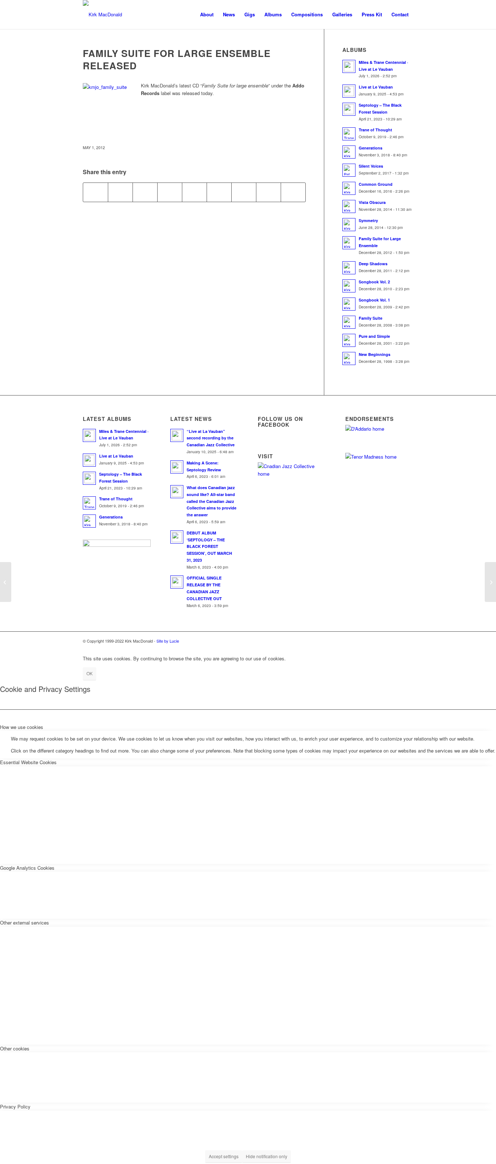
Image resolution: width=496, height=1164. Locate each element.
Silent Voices (371, 166)
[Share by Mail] (293, 192)
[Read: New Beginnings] (348, 358)
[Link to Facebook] (386, 640)
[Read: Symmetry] (348, 224)
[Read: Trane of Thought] (348, 133)
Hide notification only (266, 1156)
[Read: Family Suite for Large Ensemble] (348, 242)
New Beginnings (374, 354)
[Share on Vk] (244, 192)
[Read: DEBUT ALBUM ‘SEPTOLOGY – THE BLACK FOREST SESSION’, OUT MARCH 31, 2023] (176, 537)
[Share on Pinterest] (170, 192)
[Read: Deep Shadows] (348, 267)
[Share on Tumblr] (219, 192)
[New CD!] (490, 582)
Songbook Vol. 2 (374, 281)
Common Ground (376, 184)
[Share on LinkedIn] (194, 192)
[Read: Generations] (348, 152)
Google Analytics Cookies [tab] (27, 867)
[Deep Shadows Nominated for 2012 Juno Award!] (5, 582)
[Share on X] (120, 192)
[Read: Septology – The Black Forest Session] (348, 109)
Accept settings (224, 1156)
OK (89, 673)
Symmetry (368, 220)
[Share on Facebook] (95, 192)
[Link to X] (396, 640)
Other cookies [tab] (14, 1048)
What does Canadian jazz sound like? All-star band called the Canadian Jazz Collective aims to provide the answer (211, 501)
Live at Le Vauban (376, 87)
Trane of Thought (375, 129)
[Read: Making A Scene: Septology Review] (176, 467)
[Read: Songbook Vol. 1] (348, 304)
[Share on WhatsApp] (145, 192)
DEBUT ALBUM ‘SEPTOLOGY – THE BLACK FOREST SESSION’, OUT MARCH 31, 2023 (209, 546)
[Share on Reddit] (268, 192)
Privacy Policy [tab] (15, 1106)
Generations (370, 148)
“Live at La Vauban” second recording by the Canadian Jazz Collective (211, 438)
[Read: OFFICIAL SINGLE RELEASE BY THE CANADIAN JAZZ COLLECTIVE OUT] (176, 582)
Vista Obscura (372, 202)
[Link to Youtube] (407, 640)
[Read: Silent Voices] (348, 170)
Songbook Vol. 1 (374, 300)
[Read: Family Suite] (348, 322)
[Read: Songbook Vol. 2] (348, 285)
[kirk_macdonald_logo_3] (102, 14)
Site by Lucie (167, 641)
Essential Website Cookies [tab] (28, 762)
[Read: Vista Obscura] (348, 206)
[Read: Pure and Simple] (348, 340)
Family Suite (370, 318)
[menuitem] (206, 14)
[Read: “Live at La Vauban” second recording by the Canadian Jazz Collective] (176, 435)
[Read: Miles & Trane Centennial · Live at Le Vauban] (348, 66)
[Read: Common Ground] (348, 188)
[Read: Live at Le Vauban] (348, 91)
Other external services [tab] (24, 922)
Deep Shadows (373, 263)
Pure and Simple (374, 336)
